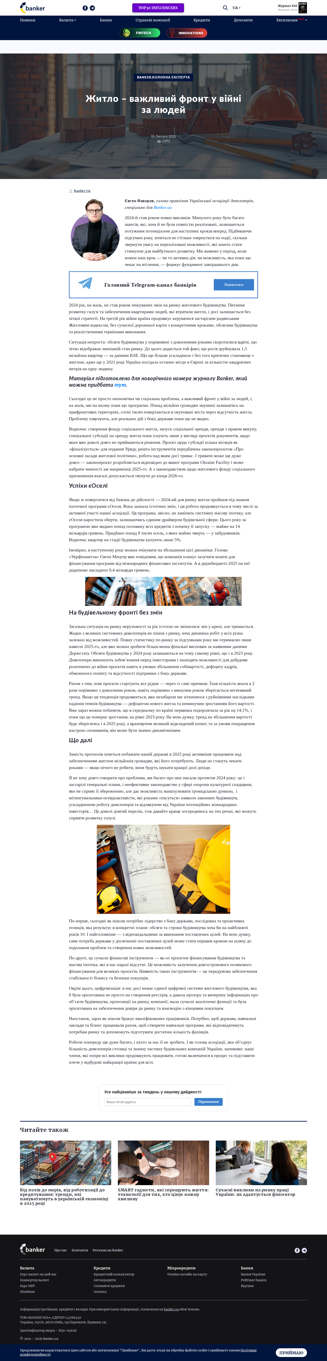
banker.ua (171, 1309)
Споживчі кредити (109, 1286)
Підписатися (234, 284)
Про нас (60, 1250)
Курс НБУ (27, 1286)
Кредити (202, 20)
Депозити (243, 20)
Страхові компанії (153, 20)
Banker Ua (82, 191)
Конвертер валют (34, 1280)
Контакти (80, 1250)
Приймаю (291, 1352)
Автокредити (105, 1280)
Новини (27, 20)
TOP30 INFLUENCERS (158, 8)
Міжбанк (27, 1292)
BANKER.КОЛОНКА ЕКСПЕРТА (163, 77)
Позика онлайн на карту (187, 1274)
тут (120, 385)
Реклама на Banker (108, 1250)
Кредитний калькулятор (114, 1274)
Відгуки (247, 1286)
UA (235, 8)
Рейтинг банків (253, 1280)
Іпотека (100, 1292)
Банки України (253, 1274)
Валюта (66, 20)
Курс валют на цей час (38, 1274)
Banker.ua (163, 207)
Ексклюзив (290, 19)
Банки (106, 20)
